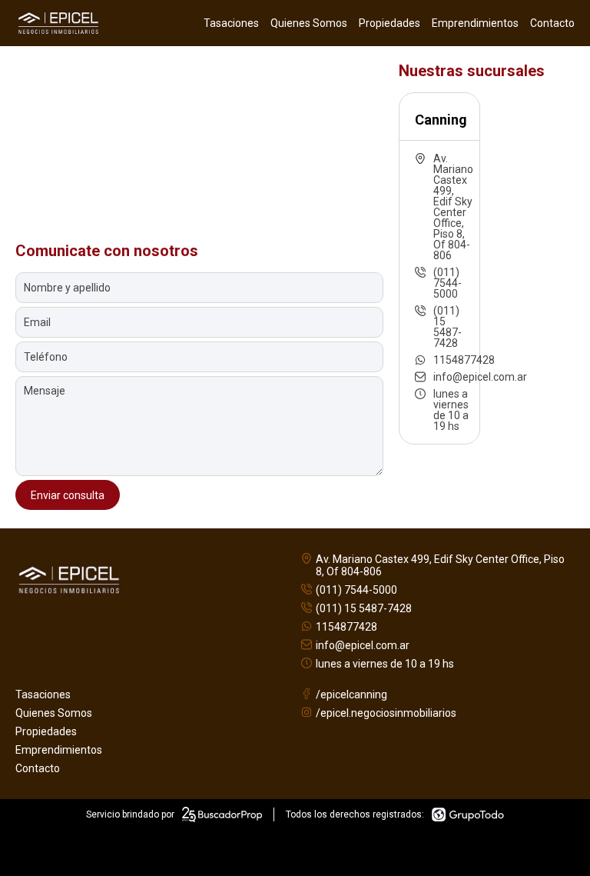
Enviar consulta (67, 495)
